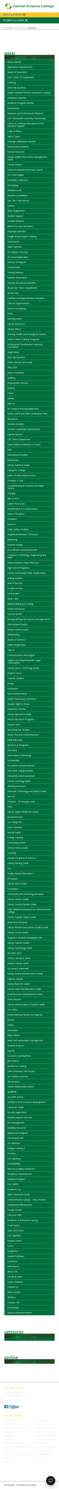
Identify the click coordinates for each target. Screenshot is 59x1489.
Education (12, 750)
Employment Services (17, 383)
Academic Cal (14, 1189)
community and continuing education (25, 894)
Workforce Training (16, 1066)
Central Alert (13, 593)
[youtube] (13, 1407)
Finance (11, 388)
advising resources (16, 786)
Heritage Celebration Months (21, 141)
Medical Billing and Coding (20, 603)
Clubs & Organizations (18, 303)
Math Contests (14, 246)
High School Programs (18, 567)
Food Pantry (13, 1225)
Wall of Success (15, 583)
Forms (10, 393)
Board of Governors (17, 72)
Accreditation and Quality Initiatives (18, 1455)
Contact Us (12, 1286)
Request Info (13, 724)
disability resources (16, 1127)
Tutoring (11, 853)
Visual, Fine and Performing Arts (23, 734)
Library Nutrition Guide (18, 465)
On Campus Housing (17, 251)
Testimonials (13, 267)
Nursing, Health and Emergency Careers (26, 334)
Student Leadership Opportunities (23, 429)
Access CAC (13, 293)
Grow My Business (16, 87)
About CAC (12, 1271)
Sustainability (13, 1163)
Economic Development (19, 1055)
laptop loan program (17, 1132)
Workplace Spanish (16, 97)
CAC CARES (13, 1184)
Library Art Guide (15, 1107)
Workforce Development (19, 1174)
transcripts (12, 1030)
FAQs (10, 313)
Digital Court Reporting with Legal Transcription (23, 661)
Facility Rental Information (20, 873)
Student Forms (14, 673)
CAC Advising (13, 1158)
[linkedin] (17, 1407)
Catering (11, 82)
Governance (13, 241)
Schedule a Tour (15, 480)
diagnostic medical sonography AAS (24, 937)
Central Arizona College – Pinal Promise (26, 1199)
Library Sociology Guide (18, 781)
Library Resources (16, 323)
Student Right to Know (18, 704)
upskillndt (11, 1091)
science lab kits (14, 614)
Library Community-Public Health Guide (26, 573)
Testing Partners (15, 272)
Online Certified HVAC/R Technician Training (28, 92)
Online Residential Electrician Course (25, 169)
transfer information (17, 277)
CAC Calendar (14, 1235)
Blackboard (8, 1439)
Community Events (16, 842)
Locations (12, 1261)
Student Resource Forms (14, 1420)
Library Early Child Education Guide (24, 989)
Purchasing (12, 185)
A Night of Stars (15, 588)
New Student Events (17, 693)
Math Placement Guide (18, 1194)
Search (10, 1019)
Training (11, 493)
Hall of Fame (13, 136)
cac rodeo (12, 1009)
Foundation (13, 888)
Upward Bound (14, 434)
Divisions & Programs (18, 745)
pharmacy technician (17, 922)
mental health (14, 832)
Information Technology (19, 755)
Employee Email (10, 1432)
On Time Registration (17, 257)
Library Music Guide (17, 883)
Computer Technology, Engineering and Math (26, 556)
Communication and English (21, 655)
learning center (14, 318)
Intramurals (13, 460)
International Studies (17, 624)
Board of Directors (16, 639)
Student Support (15, 215)
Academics (12, 1251)
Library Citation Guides (18, 942)
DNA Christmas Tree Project (21, 1071)
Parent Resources (16, 608)
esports (11, 1050)
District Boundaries (16, 308)
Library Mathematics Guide (20, 1086)
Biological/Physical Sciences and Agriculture (28, 619)
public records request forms (21, 475)
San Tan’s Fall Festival (18, 200)
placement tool (14, 816)
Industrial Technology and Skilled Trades (27, 791)
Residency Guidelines (17, 195)
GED (9, 449)
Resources (12, 418)
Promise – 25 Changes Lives (21, 801)
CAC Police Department (19, 439)
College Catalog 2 (16, 1148)
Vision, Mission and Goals (19, 362)
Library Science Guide (17, 629)
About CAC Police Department (22, 287)
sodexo (11, 205)
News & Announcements (19, 1312)
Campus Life (13, 1302)
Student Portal (14, 1240)
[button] (29, 20)
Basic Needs (13, 1035)
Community (13, 1307)
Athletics (11, 1297)
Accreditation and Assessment (22, 549)
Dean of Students (16, 513)
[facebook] (6, 1407)
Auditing (11, 377)
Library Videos (14, 329)
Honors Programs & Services (21, 858)
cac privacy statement (18, 968)
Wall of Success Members (20, 226)
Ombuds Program (16, 1179)
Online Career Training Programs (23, 339)
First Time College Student (20, 770)
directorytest (13, 1081)
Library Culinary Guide (18, 963)
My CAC (11, 796)
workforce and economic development (26, 1102)
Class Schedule (14, 827)
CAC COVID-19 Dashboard (20, 77)
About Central (14, 61)
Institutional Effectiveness (19, 1204)
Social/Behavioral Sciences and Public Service (25, 487)
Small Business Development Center (25, 994)
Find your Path (14, 1215)
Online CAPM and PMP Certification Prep (27, 413)
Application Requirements (19, 67)
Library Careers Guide (17, 899)
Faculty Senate (14, 1209)
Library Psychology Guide (19, 948)
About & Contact (12, 15)
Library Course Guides (18, 932)
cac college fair (14, 822)
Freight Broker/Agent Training (21, 236)
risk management (16, 1122)
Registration (13, 352)
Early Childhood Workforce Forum (24, 444)
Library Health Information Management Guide (27, 158)
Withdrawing (13, 634)
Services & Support (16, 262)
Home (10, 1245)
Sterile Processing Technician (21, 698)
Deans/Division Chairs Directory (23, 562)
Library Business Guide (18, 983)
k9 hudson (12, 878)
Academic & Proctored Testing (22, 1220)
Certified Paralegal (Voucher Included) (25, 298)
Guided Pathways (15, 1256)
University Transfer (16, 709)
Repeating (12, 539)
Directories (8, 1462)
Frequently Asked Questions (21, 775)
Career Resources (16, 503)
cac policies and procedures (20, 765)
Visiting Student (14, 578)
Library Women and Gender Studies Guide (27, 927)
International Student (17, 454)
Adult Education (15, 739)
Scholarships (13, 760)
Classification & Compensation (22, 508)
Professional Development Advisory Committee (25, 345)
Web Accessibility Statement (21, 1168)
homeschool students (18, 146)
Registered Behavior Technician (22, 534)
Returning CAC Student (18, 729)
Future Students (15, 1281)
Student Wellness (15, 221)
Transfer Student (15, 678)
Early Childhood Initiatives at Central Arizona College (29, 910)
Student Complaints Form (14, 1443)
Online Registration (16, 644)
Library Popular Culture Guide (21, 917)
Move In (11, 524)
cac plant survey (15, 1096)
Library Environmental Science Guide (25, 973)
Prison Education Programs (20, 719)
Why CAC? (12, 367)
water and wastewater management (25, 1040)
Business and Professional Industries (25, 113)
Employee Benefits (16, 231)
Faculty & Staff (14, 1276)
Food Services (14, 999)
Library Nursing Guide (17, 863)
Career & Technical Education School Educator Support (25, 125)
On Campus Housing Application (23, 408)
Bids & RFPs (13, 498)
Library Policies (14, 164)
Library (10, 398)
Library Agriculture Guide (19, 714)
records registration (17, 1112)
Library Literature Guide (18, 958)
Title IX (10, 650)
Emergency (9, 1451)
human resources (16, 151)
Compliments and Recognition (16, 1447)
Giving (10, 683)
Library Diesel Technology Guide (23, 668)
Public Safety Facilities (18, 529)
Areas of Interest (15, 372)
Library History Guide (17, 847)
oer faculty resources (17, 1076)
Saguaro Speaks (15, 978)
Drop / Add (12, 598)
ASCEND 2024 (14, 953)
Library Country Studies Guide (21, 904)
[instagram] (9, 1407)
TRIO (9, 806)
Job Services (13, 1060)
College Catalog (15, 837)
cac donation (13, 1143)
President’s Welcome (17, 180)
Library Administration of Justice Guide (26, 1004)
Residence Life (14, 190)
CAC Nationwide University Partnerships (26, 118)
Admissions (13, 1266)
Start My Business (16, 357)
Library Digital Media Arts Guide (22, 811)
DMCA (10, 1025)
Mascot (11, 403)
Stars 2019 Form (15, 1230)
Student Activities (15, 424)
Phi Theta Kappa (15, 174)
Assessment (13, 108)
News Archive (14, 1292)
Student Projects (15, 1045)
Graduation (12, 688)
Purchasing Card (15, 1138)
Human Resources (11, 1458)
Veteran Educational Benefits (21, 282)
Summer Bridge (15, 544)
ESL (9, 868)
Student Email (10, 1436)
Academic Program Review (20, 103)
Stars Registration (16, 210)
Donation (12, 519)
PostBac (11, 1153)
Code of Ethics (14, 131)
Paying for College (16, 470)
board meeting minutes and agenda (24, 1014)
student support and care (19, 1117)
